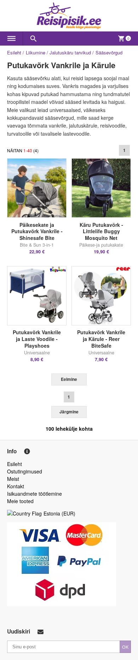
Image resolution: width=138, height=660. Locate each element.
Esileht (14, 52)
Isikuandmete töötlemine (34, 493)
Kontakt (15, 486)
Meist (13, 478)
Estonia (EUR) (59, 513)
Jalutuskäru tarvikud (70, 52)
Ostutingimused (24, 471)
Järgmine (69, 412)
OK (125, 647)
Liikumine (35, 52)
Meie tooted (20, 501)
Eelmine (69, 379)
